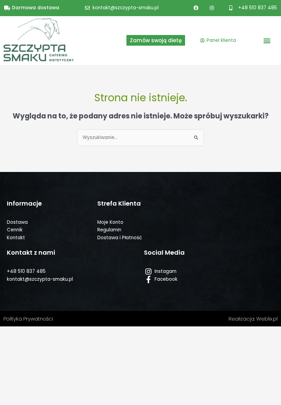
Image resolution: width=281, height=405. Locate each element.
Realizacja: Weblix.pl (253, 318)
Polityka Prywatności (28, 318)
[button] (266, 40)
